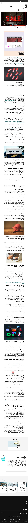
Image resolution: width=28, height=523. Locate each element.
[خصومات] (6, 1)
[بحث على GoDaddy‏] (1, 3)
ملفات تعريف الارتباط (10, 516)
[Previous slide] (4, 480)
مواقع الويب (18, 445)
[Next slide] (2, 480)
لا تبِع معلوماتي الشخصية (14, 517)
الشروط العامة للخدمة (3, 521)
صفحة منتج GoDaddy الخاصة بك (16, 365)
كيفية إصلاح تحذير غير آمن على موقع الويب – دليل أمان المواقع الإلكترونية (22, 487)
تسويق (5, 484)
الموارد (26, 501)
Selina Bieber (20, 457)
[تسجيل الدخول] (3, 1)
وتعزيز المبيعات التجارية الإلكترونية (9, 100)
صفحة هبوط (18, 271)
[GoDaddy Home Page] (24, 509)
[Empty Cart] (1, 1)
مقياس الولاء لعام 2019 (14, 128)
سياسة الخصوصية (14, 516)
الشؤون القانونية (18, 516)
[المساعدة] (4, 1)
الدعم (26, 499)
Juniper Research (14, 132)
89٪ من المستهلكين (19, 57)
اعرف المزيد (23, 490)
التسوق (26, 506)
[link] (23, 27)
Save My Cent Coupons (18, 63)
